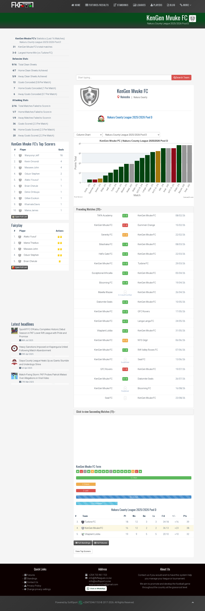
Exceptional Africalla (102, 273)
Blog (172, 5)
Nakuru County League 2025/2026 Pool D (129, 117)
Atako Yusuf (30, 236)
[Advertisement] (134, 52)
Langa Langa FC (146, 321)
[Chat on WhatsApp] (96, 588)
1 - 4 (125, 244)
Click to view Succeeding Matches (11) (95, 412)
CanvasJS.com (188, 197)
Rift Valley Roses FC (148, 350)
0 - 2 (125, 254)
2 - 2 (125, 235)
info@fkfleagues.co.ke (100, 578)
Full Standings (83, 543)
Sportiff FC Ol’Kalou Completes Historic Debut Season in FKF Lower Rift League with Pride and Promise (43, 333)
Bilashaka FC (105, 244)
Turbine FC (143, 263)
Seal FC (141, 359)
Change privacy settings (38, 589)
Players (157, 5)
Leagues (141, 5)
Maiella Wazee (105, 292)
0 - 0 (125, 340)
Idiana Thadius (31, 243)
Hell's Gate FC (105, 254)
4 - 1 (125, 321)
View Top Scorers (83, 551)
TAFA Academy (104, 215)
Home (77, 5)
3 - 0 (125, 263)
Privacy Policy (33, 585)
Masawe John (31, 249)
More (186, 5)
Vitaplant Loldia (104, 330)
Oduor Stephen (31, 255)
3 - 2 (125, 312)
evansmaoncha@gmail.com (103, 584)
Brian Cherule (30, 261)
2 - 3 (125, 216)
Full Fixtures (101, 543)
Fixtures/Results (98, 5)
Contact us (143, 575)
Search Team (182, 77)
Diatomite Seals (104, 302)
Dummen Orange (146, 225)
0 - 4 (125, 283)
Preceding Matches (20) (88, 209)
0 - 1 (125, 273)
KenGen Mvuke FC (147, 215)
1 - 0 (125, 350)
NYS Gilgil (143, 340)
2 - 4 (125, 225)
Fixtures (30, 575)
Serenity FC (106, 234)
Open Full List (21, 217)
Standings (122, 5)
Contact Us (32, 582)
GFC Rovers (144, 311)
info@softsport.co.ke (100, 581)
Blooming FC (105, 282)
